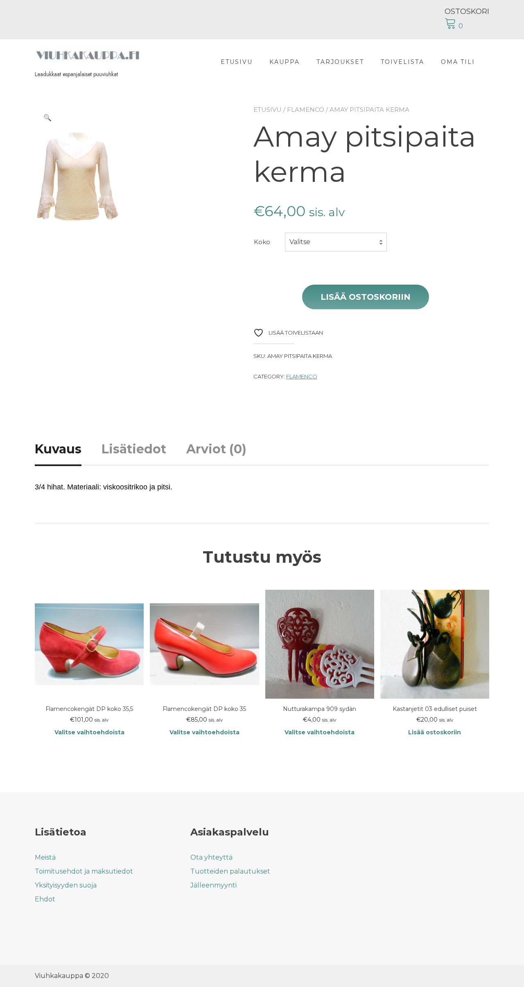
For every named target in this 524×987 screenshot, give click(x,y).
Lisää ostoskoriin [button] (434, 732)
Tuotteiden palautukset (230, 871)
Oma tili (458, 62)
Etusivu (237, 62)
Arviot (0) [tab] (216, 449)
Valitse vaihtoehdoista (89, 732)
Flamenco (305, 109)
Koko (262, 242)
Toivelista (402, 62)
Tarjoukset (340, 62)
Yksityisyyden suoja (66, 885)
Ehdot (45, 899)
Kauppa (284, 62)
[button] (47, 118)
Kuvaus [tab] (58, 449)
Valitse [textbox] (299, 242)
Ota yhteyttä (211, 857)
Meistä (45, 857)
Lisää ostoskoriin (366, 297)
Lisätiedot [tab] (134, 449)
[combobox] (336, 242)
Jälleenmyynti (213, 885)
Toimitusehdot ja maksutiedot (84, 871)
